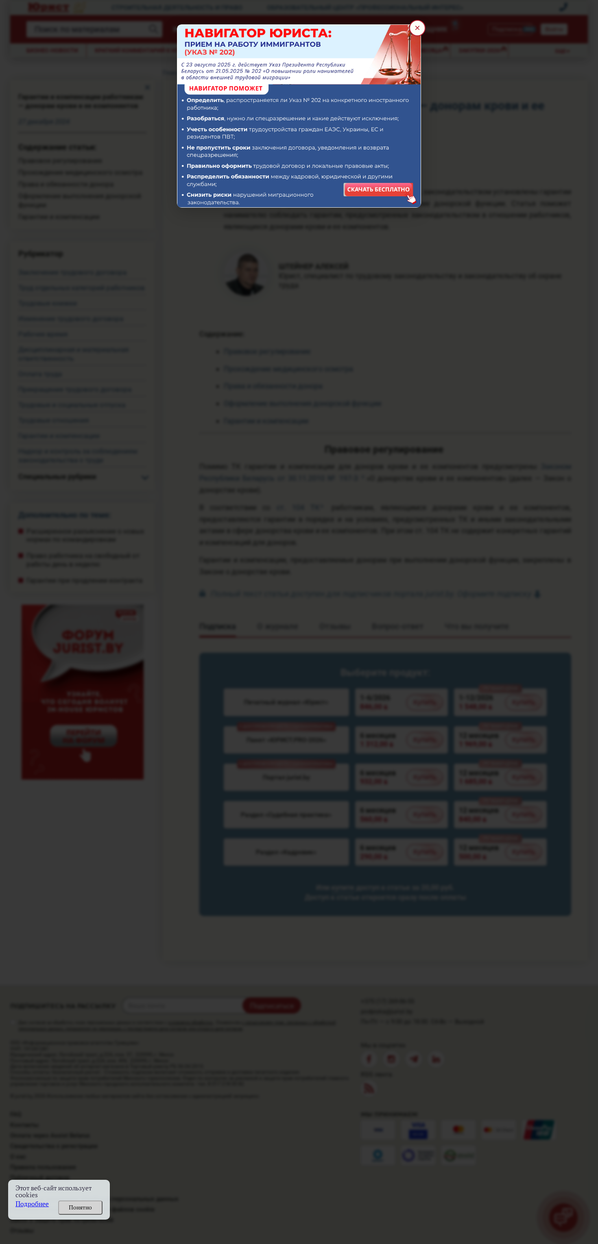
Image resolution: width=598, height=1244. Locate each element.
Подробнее (32, 1204)
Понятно (80, 1207)
